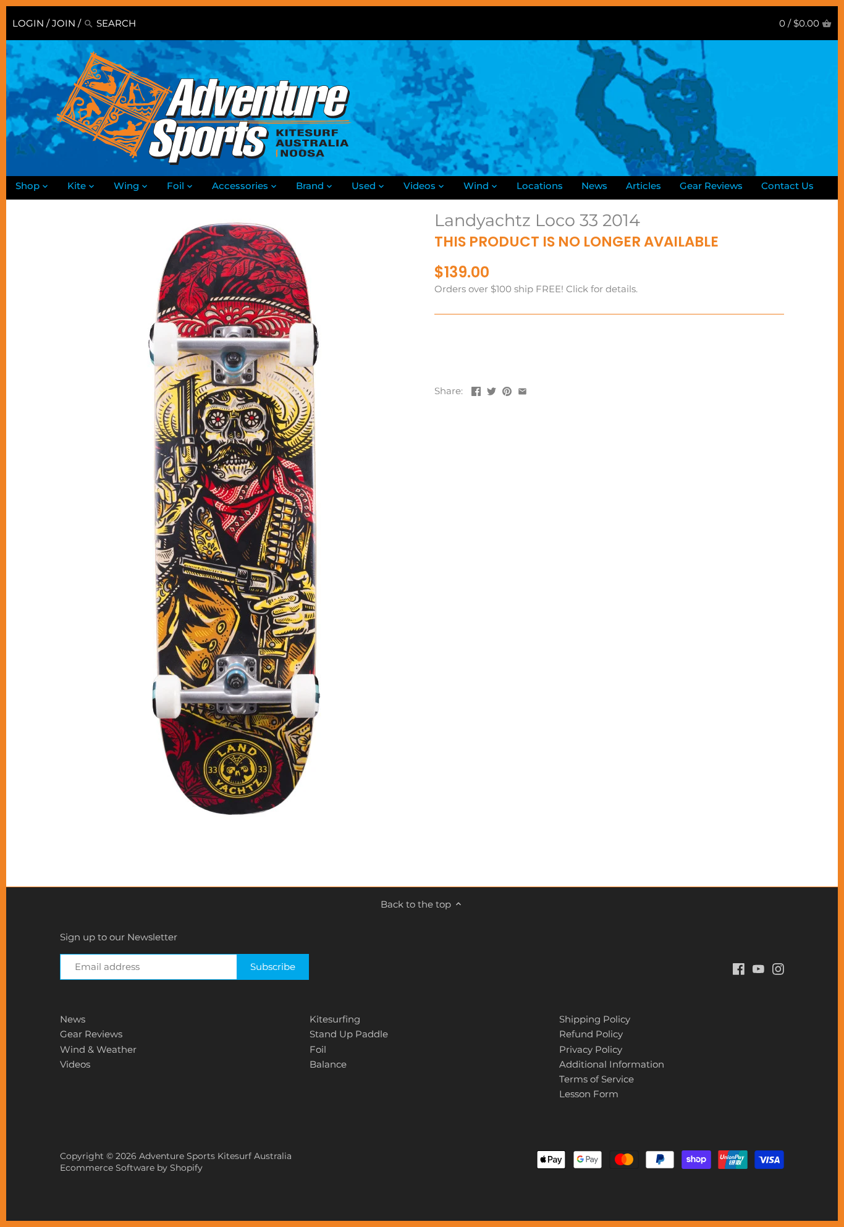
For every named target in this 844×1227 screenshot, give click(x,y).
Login (28, 23)
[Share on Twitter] (491, 389)
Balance (328, 1064)
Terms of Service (596, 1079)
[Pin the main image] (507, 389)
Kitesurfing (335, 1019)
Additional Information (611, 1064)
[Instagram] (778, 968)
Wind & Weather (98, 1049)
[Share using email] (522, 389)
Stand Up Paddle (349, 1034)
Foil (318, 1049)
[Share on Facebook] (476, 389)
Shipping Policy (594, 1019)
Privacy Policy (590, 1049)
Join (63, 23)
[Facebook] (739, 968)
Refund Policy (591, 1034)
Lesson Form (588, 1094)
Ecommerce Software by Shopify (131, 1168)
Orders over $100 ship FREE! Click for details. (536, 289)
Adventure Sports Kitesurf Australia (215, 1156)
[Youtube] (758, 968)
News (72, 1019)
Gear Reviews (91, 1034)
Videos (75, 1064)
